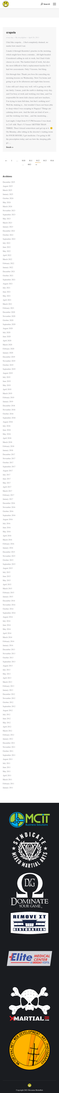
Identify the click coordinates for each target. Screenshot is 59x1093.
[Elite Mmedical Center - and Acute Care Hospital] (29, 980)
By (21, 37)
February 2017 (8, 495)
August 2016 (8, 519)
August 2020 (8, 328)
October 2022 (8, 235)
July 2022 (6, 243)
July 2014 (6, 621)
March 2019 (7, 393)
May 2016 (7, 531)
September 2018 (9, 417)
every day (9, 37)
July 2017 (6, 474)
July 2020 (6, 332)
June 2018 (7, 430)
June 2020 (7, 336)
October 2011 (8, 751)
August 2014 (8, 617)
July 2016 (6, 523)
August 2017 (8, 470)
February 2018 (8, 446)
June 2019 (7, 381)
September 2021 (9, 279)
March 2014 (7, 637)
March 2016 (7, 539)
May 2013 (7, 673)
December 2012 (9, 694)
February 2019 (8, 397)
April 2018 (7, 438)
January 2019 (8, 401)
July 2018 (6, 426)
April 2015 (7, 584)
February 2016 (8, 543)
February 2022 (8, 263)
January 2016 (8, 547)
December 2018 (9, 405)
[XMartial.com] (29, 1025)
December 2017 (9, 454)
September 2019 (9, 369)
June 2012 (7, 718)
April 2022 (7, 255)
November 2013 (9, 653)
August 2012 (8, 710)
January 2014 (8, 645)
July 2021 (6, 287)
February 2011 (8, 783)
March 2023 (7, 222)
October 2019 (8, 365)
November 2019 (9, 361)
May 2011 (7, 771)
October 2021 (8, 275)
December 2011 (9, 743)
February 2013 (8, 686)
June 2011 (7, 767)
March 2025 (7, 190)
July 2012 (6, 714)
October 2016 (8, 511)
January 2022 (8, 267)
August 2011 (8, 759)
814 (52, 160)
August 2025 (8, 186)
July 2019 (6, 377)
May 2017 (7, 482)
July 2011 (6, 763)
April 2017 (7, 487)
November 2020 (9, 316)
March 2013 (7, 682)
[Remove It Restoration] (29, 934)
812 (38, 160)
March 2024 (7, 206)
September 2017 (9, 466)
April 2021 (7, 300)
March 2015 (7, 588)
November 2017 (9, 458)
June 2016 (7, 527)
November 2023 (9, 210)
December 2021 (9, 271)
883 (29, 164)
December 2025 (9, 182)
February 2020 (8, 348)
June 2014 (7, 625)
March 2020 (7, 344)
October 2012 (8, 702)
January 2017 (8, 499)
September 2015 (9, 564)
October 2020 (8, 320)
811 (30, 160)
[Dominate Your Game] (29, 909)
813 (45, 160)
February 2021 (8, 308)
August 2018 (8, 422)
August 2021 (8, 283)
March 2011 (7, 779)
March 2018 (7, 442)
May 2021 (7, 296)
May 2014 (7, 629)
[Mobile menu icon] (54, 4)
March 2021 (7, 304)
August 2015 (8, 568)
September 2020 (9, 324)
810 (23, 160)
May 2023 (7, 218)
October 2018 (8, 413)
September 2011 (9, 755)
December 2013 (9, 649)
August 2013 (8, 665)
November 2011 (9, 747)
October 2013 (8, 657)
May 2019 (7, 385)
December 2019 (9, 356)
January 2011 (8, 787)
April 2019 (7, 389)
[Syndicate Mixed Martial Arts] (29, 869)
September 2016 (9, 515)
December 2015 (9, 552)
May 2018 (7, 434)
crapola (11, 32)
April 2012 (7, 726)
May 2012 (7, 722)
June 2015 (7, 576)
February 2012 (8, 734)
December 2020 (9, 312)
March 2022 (7, 259)
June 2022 (7, 247)
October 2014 (8, 608)
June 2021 (7, 291)
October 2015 (8, 560)
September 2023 (9, 214)
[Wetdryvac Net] (29, 1071)
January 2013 (8, 690)
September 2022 (9, 239)
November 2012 (9, 698)
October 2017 (8, 462)
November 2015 (9, 556)
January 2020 (8, 352)
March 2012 (7, 730)
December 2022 (9, 230)
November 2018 (9, 409)
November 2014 (9, 604)
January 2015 (8, 596)
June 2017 (7, 478)
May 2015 (7, 580)
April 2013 (7, 678)
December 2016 (9, 503)
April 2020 (7, 340)
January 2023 (8, 226)
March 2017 (7, 491)
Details (9, 147)
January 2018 (8, 450)
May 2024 (7, 202)
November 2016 (9, 507)
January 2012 (8, 739)
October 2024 (8, 198)
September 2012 (9, 706)
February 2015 (8, 592)
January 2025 (8, 194)
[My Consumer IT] (29, 828)
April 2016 (7, 535)
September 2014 (9, 613)
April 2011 (7, 775)
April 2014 (7, 633)
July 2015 (6, 572)
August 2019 (8, 373)
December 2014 (9, 600)
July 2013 (6, 669)
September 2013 (9, 661)
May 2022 (7, 251)
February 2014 (8, 641)
